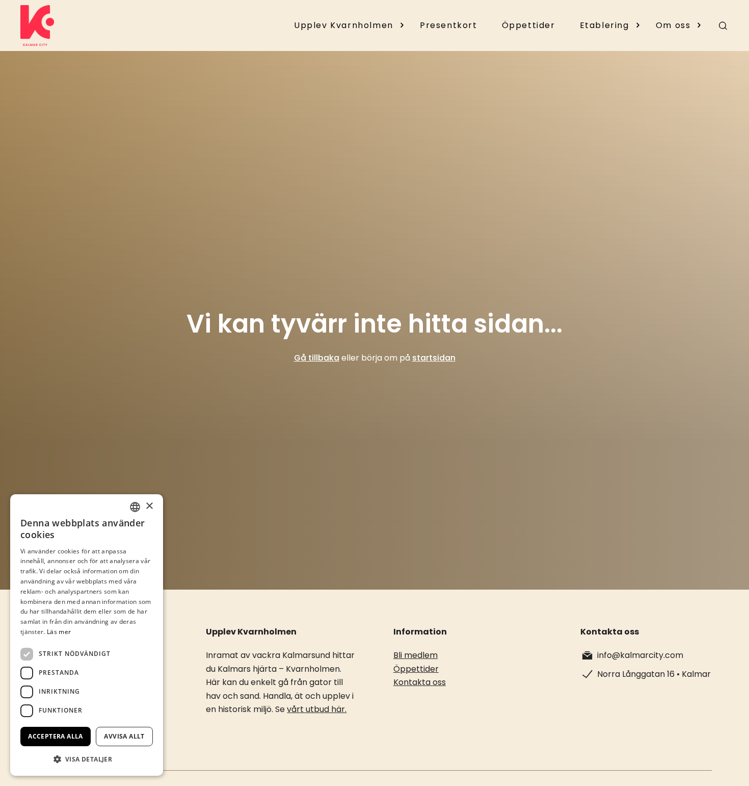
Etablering (604, 25)
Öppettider (528, 25)
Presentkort (448, 25)
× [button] (149, 506)
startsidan (434, 358)
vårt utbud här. (316, 709)
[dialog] (86, 635)
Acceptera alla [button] (55, 736)
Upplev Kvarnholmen (343, 25)
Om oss (673, 25)
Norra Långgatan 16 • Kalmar (654, 674)
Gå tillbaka (316, 358)
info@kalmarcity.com (640, 655)
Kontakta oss (419, 682)
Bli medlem (415, 655)
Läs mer (59, 631)
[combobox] (135, 507)
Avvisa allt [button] (124, 736)
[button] (86, 759)
